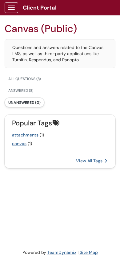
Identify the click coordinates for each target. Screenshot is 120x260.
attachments (25, 135)
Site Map (89, 252)
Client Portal (40, 7)
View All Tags (90, 161)
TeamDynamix (61, 252)
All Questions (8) (24, 78)
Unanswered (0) (24, 102)
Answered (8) (21, 90)
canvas (19, 143)
